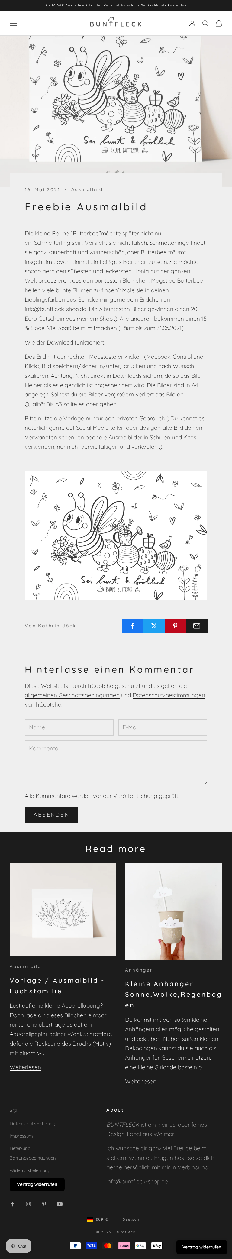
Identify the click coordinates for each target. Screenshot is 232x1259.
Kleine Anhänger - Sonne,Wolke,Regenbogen (173, 994)
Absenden (51, 814)
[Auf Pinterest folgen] (44, 1204)
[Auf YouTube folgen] (60, 1204)
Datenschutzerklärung (32, 1123)
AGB (14, 1111)
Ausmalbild (87, 189)
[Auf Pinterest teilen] (175, 626)
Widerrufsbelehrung (30, 1170)
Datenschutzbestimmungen (169, 695)
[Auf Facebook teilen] (132, 626)
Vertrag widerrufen (37, 1184)
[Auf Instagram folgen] (28, 1204)
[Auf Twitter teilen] (154, 626)
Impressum (21, 1136)
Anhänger (139, 970)
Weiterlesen (25, 1067)
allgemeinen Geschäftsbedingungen (72, 695)
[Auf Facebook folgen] (13, 1204)
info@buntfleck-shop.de (137, 1181)
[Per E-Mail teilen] (196, 626)
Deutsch (131, 1219)
